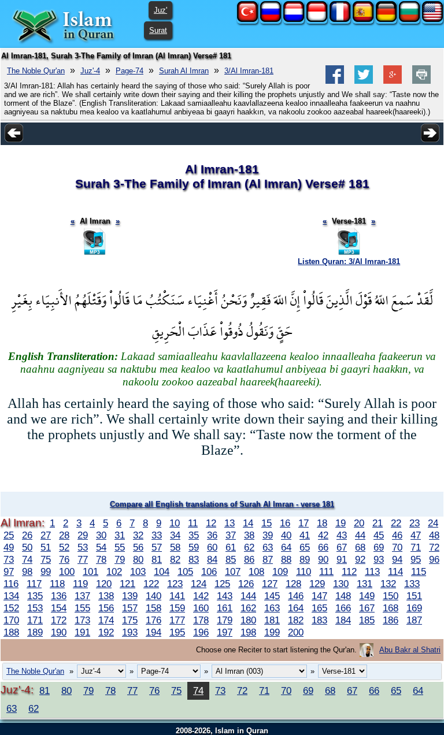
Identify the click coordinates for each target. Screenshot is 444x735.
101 (90, 571)
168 (390, 608)
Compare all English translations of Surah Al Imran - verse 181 (222, 504)
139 (130, 596)
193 (130, 632)
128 (293, 583)
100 (67, 571)
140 (153, 596)
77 (82, 559)
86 (249, 559)
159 (177, 608)
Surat (158, 30)
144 (248, 596)
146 (296, 596)
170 (11, 620)
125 (222, 583)
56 (138, 547)
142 (201, 596)
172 (58, 620)
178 (201, 620)
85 (230, 559)
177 (177, 620)
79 (119, 559)
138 (106, 596)
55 (119, 547)
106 (209, 571)
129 (317, 583)
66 (323, 547)
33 (156, 535)
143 (224, 596)
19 (340, 523)
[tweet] (364, 81)
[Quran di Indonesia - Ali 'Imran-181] (316, 19)
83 (193, 559)
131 (364, 583)
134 (11, 596)
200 (296, 632)
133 (412, 583)
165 (319, 608)
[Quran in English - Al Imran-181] (432, 19)
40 (286, 535)
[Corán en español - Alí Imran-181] (363, 19)
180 (248, 620)
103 (138, 571)
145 (272, 596)
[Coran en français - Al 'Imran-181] (340, 19)
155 (82, 608)
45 (378, 535)
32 (138, 535)
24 (433, 523)
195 (177, 632)
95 (415, 559)
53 (82, 547)
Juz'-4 (90, 70)
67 (341, 547)
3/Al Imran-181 (248, 70)
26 (27, 535)
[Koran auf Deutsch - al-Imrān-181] (386, 19)
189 (35, 632)
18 (322, 523)
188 (11, 632)
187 (414, 620)
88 (286, 559)
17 (303, 523)
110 (303, 571)
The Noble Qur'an (36, 70)
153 (35, 608)
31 (119, 535)
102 (114, 571)
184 (343, 620)
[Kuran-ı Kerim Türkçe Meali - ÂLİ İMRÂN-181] (247, 19)
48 (434, 535)
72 (434, 547)
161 (224, 608)
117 (34, 583)
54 (101, 547)
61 (230, 547)
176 (153, 620)
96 (434, 559)
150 (390, 596)
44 (360, 535)
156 (106, 608)
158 (153, 608)
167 (367, 608)
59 (193, 547)
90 (323, 559)
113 (372, 571)
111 (326, 571)
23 (414, 523)
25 (8, 535)
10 (174, 523)
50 (27, 547)
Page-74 (129, 70)
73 (8, 559)
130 (341, 583)
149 (367, 596)
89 (304, 559)
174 (106, 620)
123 (175, 583)
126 (246, 583)
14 (248, 523)
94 (397, 559)
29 (82, 535)
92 (360, 559)
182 (296, 620)
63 (267, 547)
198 (248, 632)
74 (27, 559)
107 (232, 571)
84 (212, 559)
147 (319, 596)
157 (130, 608)
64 (286, 547)
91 (341, 559)
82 (175, 559)
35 (193, 535)
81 (156, 559)
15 (266, 523)
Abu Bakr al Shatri (410, 649)
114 (395, 571)
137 (82, 596)
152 (11, 608)
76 (64, 559)
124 (198, 583)
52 (64, 547)
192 (106, 632)
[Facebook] (335, 81)
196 (201, 632)
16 (285, 523)
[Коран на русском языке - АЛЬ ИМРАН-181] (270, 19)
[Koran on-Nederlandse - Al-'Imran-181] (293, 19)
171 (35, 620)
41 (304, 535)
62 (249, 547)
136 (58, 596)
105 (185, 571)
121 (127, 583)
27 (45, 535)
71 (415, 547)
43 (341, 535)
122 (151, 583)
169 (414, 608)
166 (343, 608)
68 (360, 547)
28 (64, 535)
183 (319, 620)
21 (377, 523)
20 (359, 523)
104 (161, 571)
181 (272, 620)
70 (397, 547)
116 (10, 583)
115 (418, 571)
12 (211, 523)
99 (45, 571)
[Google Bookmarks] (392, 81)
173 (82, 620)
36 (212, 535)
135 (35, 596)
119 (80, 583)
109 (280, 571)
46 (397, 535)
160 (201, 608)
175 (130, 620)
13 (229, 523)
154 (58, 608)
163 (272, 608)
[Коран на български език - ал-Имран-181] (409, 19)
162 (248, 608)
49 (8, 547)
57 (156, 547)
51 (45, 547)
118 (57, 583)
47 (415, 535)
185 (367, 620)
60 (212, 547)
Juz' (160, 10)
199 (272, 632)
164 (296, 608)
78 (101, 559)
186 (390, 620)
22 (396, 523)
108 (256, 571)
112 (349, 571)
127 (270, 583)
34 (175, 535)
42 (323, 535)
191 (82, 632)
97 (8, 571)
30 (101, 535)
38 (249, 535)
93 (378, 559)
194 (153, 632)
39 (267, 535)
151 (414, 596)
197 (224, 632)
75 (45, 559)
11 (193, 523)
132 (388, 583)
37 (230, 535)
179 (224, 620)
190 (58, 632)
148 (343, 596)
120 (104, 583)
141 (177, 596)
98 (27, 571)
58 (175, 547)
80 (138, 559)
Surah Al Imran (184, 70)
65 (304, 547)
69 (378, 547)
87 (267, 559)
